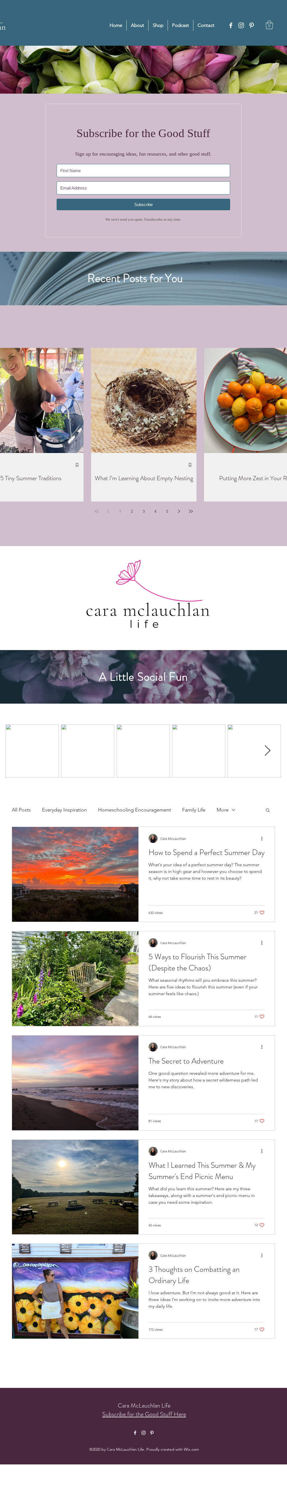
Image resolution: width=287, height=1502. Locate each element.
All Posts (21, 810)
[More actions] (263, 838)
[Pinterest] (251, 25)
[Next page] (179, 511)
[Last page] (191, 511)
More (223, 810)
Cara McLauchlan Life (144, 1405)
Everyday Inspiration (64, 810)
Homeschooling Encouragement (134, 810)
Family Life (193, 810)
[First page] (97, 511)
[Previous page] (108, 511)
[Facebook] (231, 25)
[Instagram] (241, 25)
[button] (269, 24)
